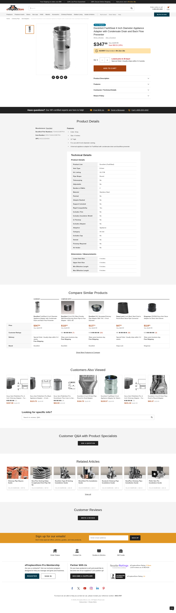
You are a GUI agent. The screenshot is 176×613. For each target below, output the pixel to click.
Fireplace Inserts (19, 14)
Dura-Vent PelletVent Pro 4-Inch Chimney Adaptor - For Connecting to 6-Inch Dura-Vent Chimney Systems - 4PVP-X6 (17, 397)
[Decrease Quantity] (102, 60)
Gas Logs (35, 14)
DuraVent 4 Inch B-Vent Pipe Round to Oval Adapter (87, 397)
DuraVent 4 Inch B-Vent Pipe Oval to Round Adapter (157, 397)
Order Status (112, 14)
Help (119, 14)
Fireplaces (10, 14)
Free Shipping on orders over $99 (50, 2)
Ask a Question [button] (111, 37)
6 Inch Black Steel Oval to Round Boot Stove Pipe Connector (128, 317)
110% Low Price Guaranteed (76, 2)
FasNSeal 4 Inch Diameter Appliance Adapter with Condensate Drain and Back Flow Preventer (45, 318)
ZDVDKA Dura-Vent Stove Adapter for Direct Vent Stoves (156, 317)
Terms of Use (83, 602)
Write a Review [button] (99, 37)
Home (8, 18)
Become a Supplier (83, 576)
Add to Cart (110, 68)
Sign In (48, 576)
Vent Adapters (25, 18)
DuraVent (49, 128)
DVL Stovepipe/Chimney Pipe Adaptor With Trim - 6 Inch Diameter (100, 318)
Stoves (28, 14)
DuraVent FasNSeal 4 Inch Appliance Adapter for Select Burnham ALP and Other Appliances (110, 397)
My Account (103, 14)
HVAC (41, 14)
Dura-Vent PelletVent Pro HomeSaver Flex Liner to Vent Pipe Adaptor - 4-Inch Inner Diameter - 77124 (64, 397)
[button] (116, 110)
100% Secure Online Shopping (100, 2)
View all (88, 494)
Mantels (48, 14)
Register (32, 576)
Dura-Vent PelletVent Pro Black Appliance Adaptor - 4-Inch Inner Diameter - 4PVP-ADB (40, 397)
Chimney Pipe (16, 18)
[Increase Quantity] (107, 60)
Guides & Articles (89, 14)
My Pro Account (162, 14)
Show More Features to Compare (88, 352)
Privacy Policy (93, 602)
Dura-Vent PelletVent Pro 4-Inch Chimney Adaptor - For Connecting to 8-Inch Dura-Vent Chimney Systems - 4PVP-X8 (135, 397)
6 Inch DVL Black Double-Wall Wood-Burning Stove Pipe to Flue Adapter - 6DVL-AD (73, 318)
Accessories (55, 14)
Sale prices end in (126, 2)
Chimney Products (66, 14)
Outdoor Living (78, 14)
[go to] (17, 384)
